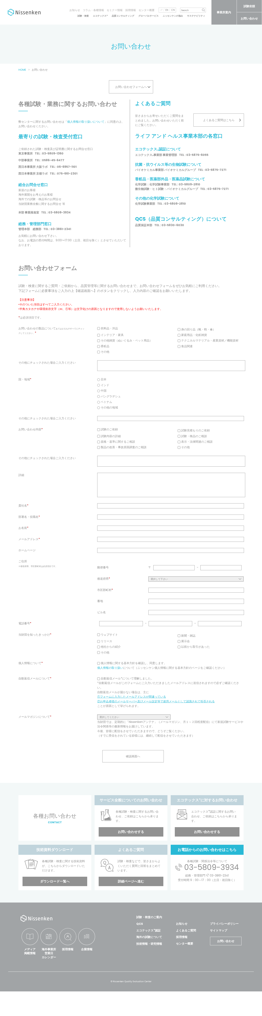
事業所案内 (224, 12)
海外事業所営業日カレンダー (49, 953)
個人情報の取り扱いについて (85, 122)
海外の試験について (149, 937)
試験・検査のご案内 (149, 917)
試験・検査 (83, 16)
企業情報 (87, 949)
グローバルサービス (148, 16)
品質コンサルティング (123, 16)
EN (166, 10)
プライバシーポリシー (224, 924)
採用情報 (130, 10)
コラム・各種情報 (93, 10)
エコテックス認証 (148, 930)
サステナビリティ (196, 16)
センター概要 (147, 10)
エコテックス (100, 16)
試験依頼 (249, 6)
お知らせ (74, 10)
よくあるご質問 (186, 930)
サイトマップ (218, 930)
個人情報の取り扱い (110, 668)
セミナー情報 (115, 10)
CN (173, 10)
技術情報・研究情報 (149, 944)
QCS (139, 924)
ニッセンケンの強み (173, 16)
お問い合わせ (249, 18)
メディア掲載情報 (30, 951)
